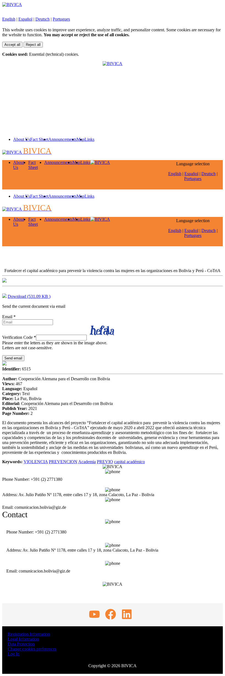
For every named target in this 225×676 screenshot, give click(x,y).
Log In (13, 654)
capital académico (129, 461)
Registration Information (29, 634)
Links (89, 139)
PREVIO (105, 461)
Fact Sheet (39, 139)
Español (25, 19)
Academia (87, 461)
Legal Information (23, 639)
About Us (21, 139)
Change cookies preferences (32, 649)
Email (9, 316)
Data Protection (21, 644)
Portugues (61, 19)
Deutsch (42, 19)
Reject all (33, 45)
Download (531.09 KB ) (29, 296)
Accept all (12, 45)
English (8, 19)
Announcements (62, 139)
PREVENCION (63, 461)
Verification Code (19, 337)
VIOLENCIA (36, 461)
